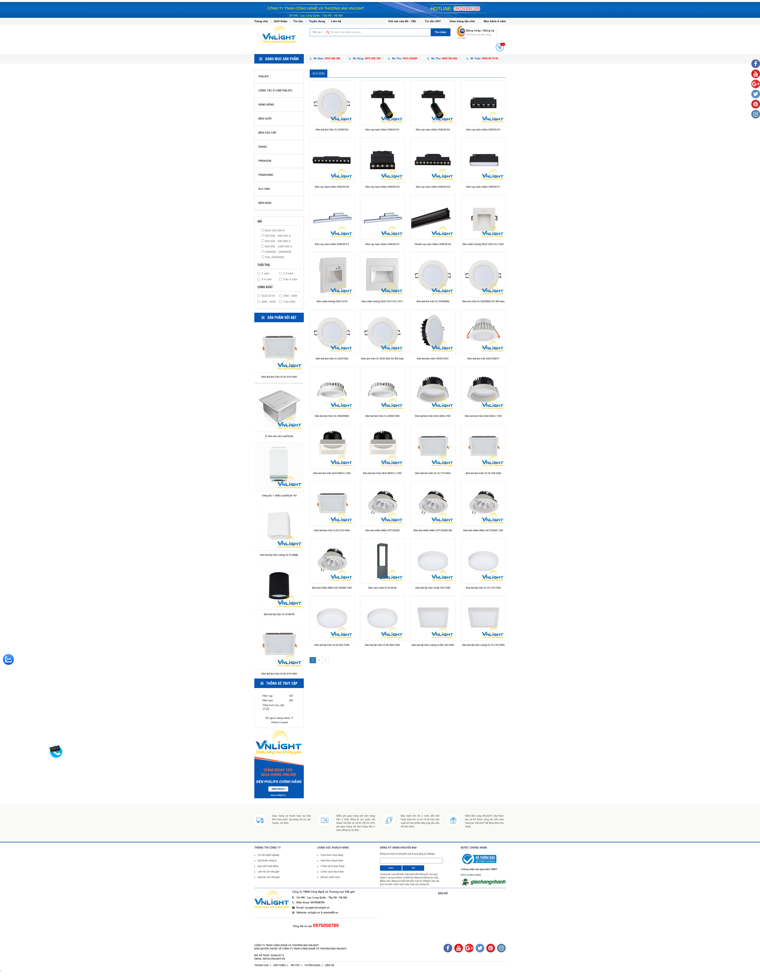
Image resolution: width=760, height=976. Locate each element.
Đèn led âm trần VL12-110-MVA (432, 473)
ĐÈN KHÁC (265, 202)
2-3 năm (288, 273)
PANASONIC (266, 174)
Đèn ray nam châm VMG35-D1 (382, 129)
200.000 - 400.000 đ (277, 235)
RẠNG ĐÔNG (266, 104)
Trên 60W (289, 301)
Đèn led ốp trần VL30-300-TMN (382, 645)
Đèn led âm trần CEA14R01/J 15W (382, 473)
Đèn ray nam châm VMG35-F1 (483, 186)
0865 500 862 (449, 58)
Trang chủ (261, 21)
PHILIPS (263, 76)
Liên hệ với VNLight (268, 871)
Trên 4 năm (290, 279)
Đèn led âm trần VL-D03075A (332, 129)
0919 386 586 (332, 58)
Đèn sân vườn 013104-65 (382, 587)
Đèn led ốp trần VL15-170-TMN (483, 587)
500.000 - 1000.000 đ (278, 246)
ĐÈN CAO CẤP (267, 132)
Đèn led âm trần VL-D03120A (332, 358)
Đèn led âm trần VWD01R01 (433, 358)
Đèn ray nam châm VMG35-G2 (332, 186)
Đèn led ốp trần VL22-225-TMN (331, 645)
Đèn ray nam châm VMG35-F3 (382, 244)
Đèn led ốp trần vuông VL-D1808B (279, 376)
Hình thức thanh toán (332, 860)
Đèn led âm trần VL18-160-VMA (483, 473)
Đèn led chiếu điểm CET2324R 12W (483, 530)
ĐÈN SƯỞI (265, 118)
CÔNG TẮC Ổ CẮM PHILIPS (275, 90)
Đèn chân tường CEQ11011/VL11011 (382, 301)
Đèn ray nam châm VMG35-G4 (433, 186)
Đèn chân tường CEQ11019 (332, 301)
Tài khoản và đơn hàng (478, 34)
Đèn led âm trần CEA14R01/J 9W (332, 473)
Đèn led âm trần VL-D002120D (382, 416)
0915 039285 (410, 58)
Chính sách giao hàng (332, 866)
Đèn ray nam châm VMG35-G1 (483, 129)
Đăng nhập (473, 30)
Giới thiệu (280, 21)
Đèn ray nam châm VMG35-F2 (332, 244)
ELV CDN (318, 73)
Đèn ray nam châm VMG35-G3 (382, 186)
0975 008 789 (372, 58)
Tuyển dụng (317, 21)
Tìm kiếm (440, 32)
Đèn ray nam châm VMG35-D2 (433, 129)
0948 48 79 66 (490, 58)
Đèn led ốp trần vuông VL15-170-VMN (483, 645)
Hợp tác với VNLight (268, 877)
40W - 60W (268, 301)
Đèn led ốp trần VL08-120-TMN (432, 587)
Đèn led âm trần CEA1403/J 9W (433, 416)
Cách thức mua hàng (332, 855)
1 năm (265, 273)
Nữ (413, 868)
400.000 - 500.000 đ (277, 241)
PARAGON (264, 160)
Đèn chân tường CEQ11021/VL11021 (483, 244)
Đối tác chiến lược (330, 877)
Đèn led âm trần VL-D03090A (433, 301)
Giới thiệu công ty (267, 860)
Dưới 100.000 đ (274, 230)
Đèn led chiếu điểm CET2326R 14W (332, 587)
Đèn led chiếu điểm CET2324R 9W (433, 530)
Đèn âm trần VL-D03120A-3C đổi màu (382, 358)
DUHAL (262, 146)
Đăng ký (488, 30)
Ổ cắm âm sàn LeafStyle (279, 554)
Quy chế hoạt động (268, 866)
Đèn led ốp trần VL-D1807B (279, 435)
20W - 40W (290, 295)
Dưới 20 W (268, 295)
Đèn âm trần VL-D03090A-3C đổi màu (483, 301)
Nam (390, 868)
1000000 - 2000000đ (277, 251)
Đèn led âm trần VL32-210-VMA (332, 530)
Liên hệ (336, 21)
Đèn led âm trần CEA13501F (483, 358)
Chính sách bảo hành (332, 871)
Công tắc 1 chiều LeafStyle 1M (279, 613)
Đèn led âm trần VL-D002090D (332, 416)
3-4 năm (266, 279)
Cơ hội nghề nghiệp (268, 855)
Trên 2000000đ (274, 257)
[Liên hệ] (56, 748)
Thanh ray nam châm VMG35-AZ (432, 244)
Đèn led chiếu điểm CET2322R (382, 530)
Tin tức (298, 21)
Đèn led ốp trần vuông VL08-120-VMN (433, 645)
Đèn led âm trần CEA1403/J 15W (483, 416)
